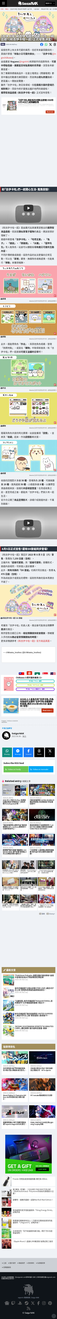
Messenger (18, 754)
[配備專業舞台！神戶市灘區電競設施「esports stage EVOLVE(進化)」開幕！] (15, 1111)
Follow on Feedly (14, 769)
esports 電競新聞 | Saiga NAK (28, 1297)
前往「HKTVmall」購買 (36, 685)
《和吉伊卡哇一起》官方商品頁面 (33, 640)
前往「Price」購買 (36, 681)
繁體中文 (49, 3)
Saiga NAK (28, 3)
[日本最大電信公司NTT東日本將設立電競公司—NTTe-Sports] (42, 1057)
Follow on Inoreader (40, 769)
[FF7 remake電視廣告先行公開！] (42, 1084)
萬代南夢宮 (8, 728)
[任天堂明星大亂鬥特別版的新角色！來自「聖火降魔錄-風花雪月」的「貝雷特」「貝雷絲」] (15, 1057)
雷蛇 (43, 914)
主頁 (4, 1263)
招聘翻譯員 (7, 1267)
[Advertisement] (28, 154)
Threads (39, 754)
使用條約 (31, 1263)
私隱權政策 (41, 1263)
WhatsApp (7, 754)
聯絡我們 (22, 1263)
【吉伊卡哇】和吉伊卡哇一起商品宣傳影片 (45, 301)
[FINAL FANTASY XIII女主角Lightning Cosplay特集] (42, 1111)
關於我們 (13, 1263)
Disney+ (52, 914)
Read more (47, 710)
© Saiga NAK (29, 1313)
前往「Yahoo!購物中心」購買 (36, 689)
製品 (2, 44)
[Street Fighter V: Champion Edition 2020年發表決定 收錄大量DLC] (15, 1084)
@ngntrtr (24, 61)
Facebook (28, 754)
